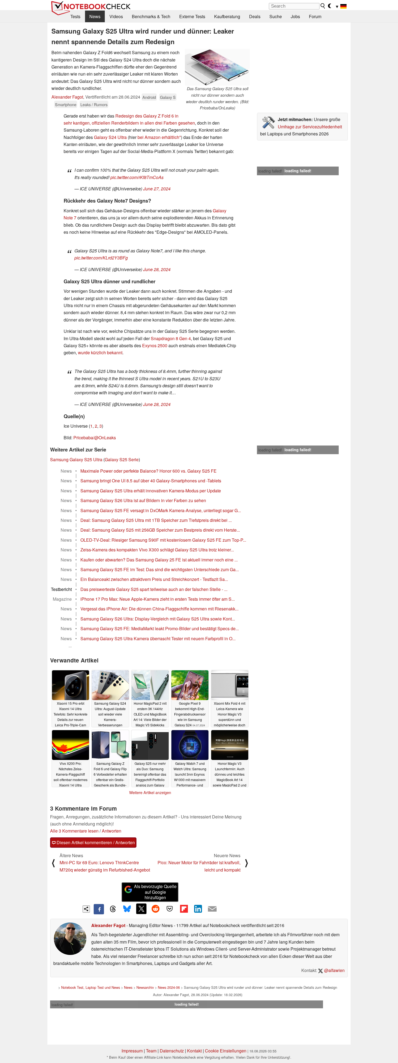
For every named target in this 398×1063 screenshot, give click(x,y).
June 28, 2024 (157, 269)
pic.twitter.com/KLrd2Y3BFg (101, 258)
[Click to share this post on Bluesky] (127, 909)
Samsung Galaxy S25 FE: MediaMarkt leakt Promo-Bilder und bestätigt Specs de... (159, 628)
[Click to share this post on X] (141, 908)
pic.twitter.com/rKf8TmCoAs (137, 177)
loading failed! (270, 171)
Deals (254, 16)
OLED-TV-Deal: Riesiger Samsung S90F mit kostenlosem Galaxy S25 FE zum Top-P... (163, 540)
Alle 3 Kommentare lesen (74, 831)
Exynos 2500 (154, 345)
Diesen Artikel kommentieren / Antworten (95, 842)
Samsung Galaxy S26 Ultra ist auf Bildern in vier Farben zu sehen (143, 500)
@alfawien (334, 970)
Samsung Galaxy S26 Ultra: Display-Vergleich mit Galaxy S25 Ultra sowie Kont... (157, 619)
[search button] (323, 6)
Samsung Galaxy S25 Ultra (76, 459)
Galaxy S (168, 97)
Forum (315, 16)
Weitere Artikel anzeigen (150, 792)
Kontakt (194, 1051)
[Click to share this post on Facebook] (99, 909)
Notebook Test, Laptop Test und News (90, 987)
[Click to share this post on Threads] (113, 909)
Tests (75, 16)
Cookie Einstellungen (225, 1051)
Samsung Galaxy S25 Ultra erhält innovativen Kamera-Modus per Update (150, 490)
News (94, 16)
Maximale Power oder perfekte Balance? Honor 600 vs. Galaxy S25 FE (148, 471)
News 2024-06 (169, 987)
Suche (275, 16)
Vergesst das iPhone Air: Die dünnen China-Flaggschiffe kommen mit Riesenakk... (159, 609)
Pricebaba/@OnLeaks (94, 437)
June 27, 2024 (157, 189)
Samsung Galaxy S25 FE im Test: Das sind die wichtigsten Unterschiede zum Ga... (159, 569)
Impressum (132, 1051)
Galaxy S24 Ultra (110, 137)
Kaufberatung (227, 16)
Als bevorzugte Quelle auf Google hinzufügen (155, 892)
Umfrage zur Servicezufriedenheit (310, 126)
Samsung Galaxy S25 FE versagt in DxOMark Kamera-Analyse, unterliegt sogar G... (160, 510)
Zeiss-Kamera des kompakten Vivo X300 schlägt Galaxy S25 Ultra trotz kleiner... (157, 550)
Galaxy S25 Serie (122, 459)
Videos (116, 16)
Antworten (111, 831)
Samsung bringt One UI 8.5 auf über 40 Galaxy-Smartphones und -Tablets (150, 480)
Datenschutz (172, 1051)
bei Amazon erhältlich (158, 137)
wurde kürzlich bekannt (100, 352)
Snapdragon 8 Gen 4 (171, 338)
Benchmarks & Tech (151, 16)
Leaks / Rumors (93, 104)
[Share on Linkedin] (198, 908)
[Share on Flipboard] (184, 908)
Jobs (295, 16)
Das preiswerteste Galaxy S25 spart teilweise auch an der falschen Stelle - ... (153, 589)
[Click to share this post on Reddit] (155, 908)
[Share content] (86, 909)
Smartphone (65, 104)
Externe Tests (192, 16)
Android (149, 97)
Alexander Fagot (67, 97)
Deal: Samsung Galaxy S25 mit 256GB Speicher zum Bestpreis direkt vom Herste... (160, 530)
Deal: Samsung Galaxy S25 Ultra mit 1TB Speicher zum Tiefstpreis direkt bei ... (156, 520)
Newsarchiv (145, 987)
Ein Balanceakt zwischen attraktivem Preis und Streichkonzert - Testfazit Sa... (154, 579)
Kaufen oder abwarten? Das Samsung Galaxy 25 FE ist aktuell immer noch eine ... (159, 560)
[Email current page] (212, 909)
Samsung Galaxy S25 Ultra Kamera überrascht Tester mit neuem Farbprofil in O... (158, 638)
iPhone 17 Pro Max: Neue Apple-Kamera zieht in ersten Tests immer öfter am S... (157, 599)
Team (151, 1051)
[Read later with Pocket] (170, 908)
